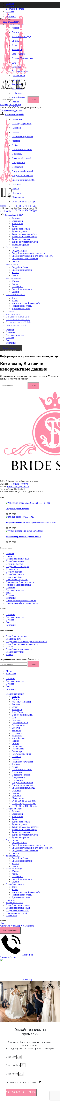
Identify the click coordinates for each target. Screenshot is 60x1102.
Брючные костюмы (21, 308)
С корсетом (17, 167)
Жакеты (16, 281)
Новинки (10, 556)
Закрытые (16, 84)
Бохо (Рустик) (18, 54)
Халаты (15, 272)
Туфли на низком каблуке (24, 236)
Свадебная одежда (15, 574)
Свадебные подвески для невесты (28, 253)
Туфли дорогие (19, 231)
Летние (15, 106)
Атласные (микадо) (21, 36)
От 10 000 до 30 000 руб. (24, 201)
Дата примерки (14, 1082)
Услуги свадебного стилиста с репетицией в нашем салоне (30, 522)
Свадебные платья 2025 (23, 180)
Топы (14, 298)
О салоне (10, 587)
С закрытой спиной (21, 158)
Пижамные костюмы (22, 306)
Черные (15, 188)
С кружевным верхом (22, 175)
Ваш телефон (13, 1065)
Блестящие (17, 49)
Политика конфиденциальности (22, 603)
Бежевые (16, 41)
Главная (10, 553)
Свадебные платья (15, 561)
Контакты (11, 598)
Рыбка (15, 145)
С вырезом (17, 154)
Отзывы (10, 595)
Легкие (15, 101)
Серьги (15, 261)
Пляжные (16, 128)
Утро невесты (13, 569)
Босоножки (17, 221)
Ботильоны (17, 223)
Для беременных (20, 71)
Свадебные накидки (22, 289)
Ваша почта (12, 1073)
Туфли (15, 226)
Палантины (17, 286)
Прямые (16, 132)
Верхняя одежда (14, 571)
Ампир (15, 32)
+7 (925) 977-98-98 (10, 104)
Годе (14, 62)
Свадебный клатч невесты (25, 258)
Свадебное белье (20, 267)
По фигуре (17, 119)
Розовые (16, 141)
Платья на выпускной (17, 579)
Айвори (16, 28)
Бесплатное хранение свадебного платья (23, 536)
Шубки (15, 292)
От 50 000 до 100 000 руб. (24, 210)
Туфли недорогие (20, 244)
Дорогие (16, 80)
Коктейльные (18, 97)
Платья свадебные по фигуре (20, 582)
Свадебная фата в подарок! (17, 508)
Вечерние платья (14, 564)
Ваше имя (11, 1056)
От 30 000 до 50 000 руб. (24, 206)
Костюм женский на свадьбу (26, 303)
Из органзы (17, 88)
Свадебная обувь (14, 577)
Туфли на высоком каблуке (25, 234)
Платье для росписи (21, 123)
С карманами (18, 162)
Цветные (16, 184)
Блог (8, 592)
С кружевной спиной (22, 171)
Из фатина (17, 93)
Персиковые (18, 114)
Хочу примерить (10, 930)
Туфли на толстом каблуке (25, 242)
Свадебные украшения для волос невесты (32, 256)
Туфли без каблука (21, 229)
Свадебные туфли (15, 652)
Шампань (16, 193)
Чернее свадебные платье (18, 585)
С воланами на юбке (22, 149)
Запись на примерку (11, 348)
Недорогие (17, 110)
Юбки (15, 300)
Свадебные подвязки (22, 270)
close (2, 923)
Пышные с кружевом (22, 136)
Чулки (15, 275)
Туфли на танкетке (21, 239)
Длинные (16, 67)
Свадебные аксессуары (17, 566)
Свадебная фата (19, 250)
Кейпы (15, 284)
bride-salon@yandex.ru (18, 486)
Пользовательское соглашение (21, 600)
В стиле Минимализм (22, 58)
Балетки (16, 218)
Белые (15, 45)
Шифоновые (18, 197)
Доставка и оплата (15, 590)
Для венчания (18, 75)
